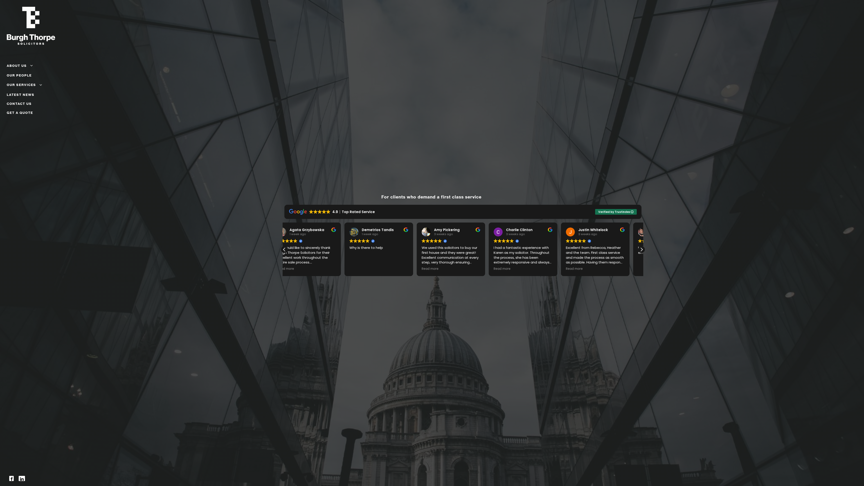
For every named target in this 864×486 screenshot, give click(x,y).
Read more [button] (359, 269)
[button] (284, 249)
